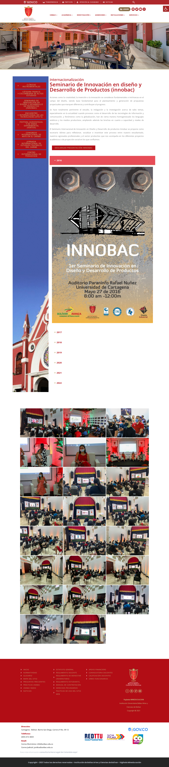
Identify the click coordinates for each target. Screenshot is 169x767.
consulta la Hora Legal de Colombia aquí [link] (58, 752)
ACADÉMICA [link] (66, 15)
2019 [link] (59, 352)
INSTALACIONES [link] (117, 15)
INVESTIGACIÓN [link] (83, 15)
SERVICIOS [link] (133, 15)
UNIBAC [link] (53, 15)
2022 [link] (59, 383)
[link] (166, 9)
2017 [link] (59, 332)
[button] (102, 160)
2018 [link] (59, 342)
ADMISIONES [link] (100, 15)
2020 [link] (59, 362)
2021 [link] (59, 372)
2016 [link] (59, 160)
